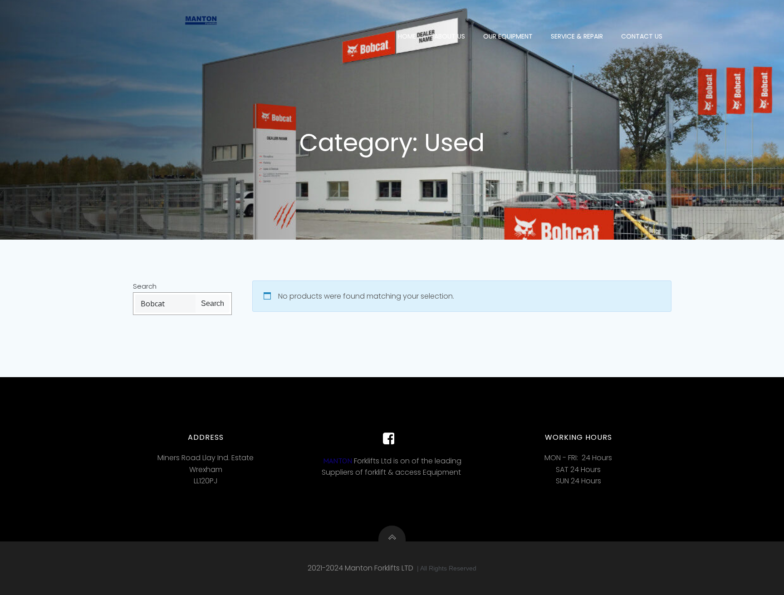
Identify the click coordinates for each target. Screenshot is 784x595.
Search (145, 286)
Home (407, 36)
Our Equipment (508, 36)
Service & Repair (577, 36)
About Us (449, 36)
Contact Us (641, 36)
